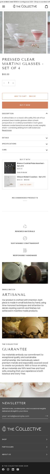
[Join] (46, 416)
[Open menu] (6, 7)
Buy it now (25, 105)
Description (8, 114)
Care (4, 150)
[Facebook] (3, 469)
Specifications (9, 144)
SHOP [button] (4, 439)
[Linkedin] (13, 469)
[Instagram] (8, 469)
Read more (7, 130)
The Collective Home (13, 466)
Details (5, 138)
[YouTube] (18, 469)
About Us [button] (6, 454)
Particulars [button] (8, 447)
